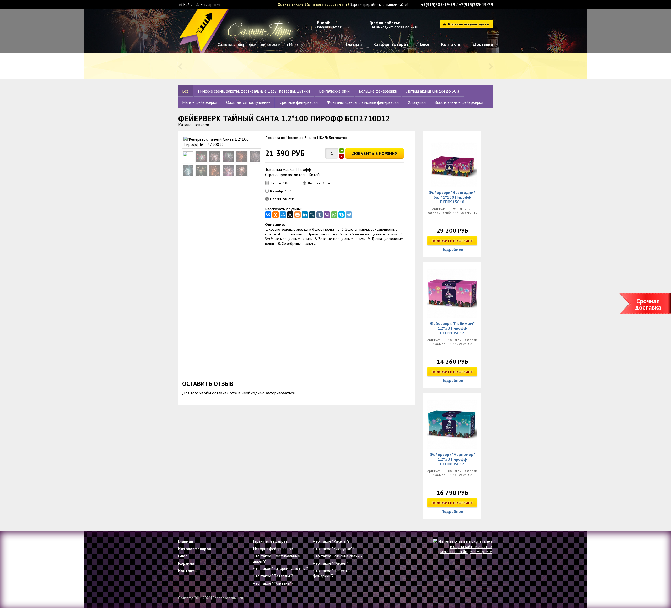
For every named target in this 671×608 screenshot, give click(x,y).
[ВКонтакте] (268, 214)
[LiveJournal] (312, 214)
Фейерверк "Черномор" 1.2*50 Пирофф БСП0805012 (452, 459)
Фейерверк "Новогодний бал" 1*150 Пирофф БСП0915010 (452, 197)
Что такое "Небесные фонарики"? (332, 573)
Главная (354, 44)
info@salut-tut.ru (330, 27)
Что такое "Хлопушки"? (333, 548)
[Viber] (327, 214)
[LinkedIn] (305, 214)
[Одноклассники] (275, 214)
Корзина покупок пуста (468, 24)
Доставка (483, 44)
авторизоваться (280, 392)
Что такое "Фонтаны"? (273, 583)
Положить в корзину (452, 240)
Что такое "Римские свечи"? (338, 555)
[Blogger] (297, 214)
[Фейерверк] (452, 162)
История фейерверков (273, 548)
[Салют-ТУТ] (240, 33)
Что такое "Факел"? (330, 563)
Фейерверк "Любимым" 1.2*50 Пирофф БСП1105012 (452, 328)
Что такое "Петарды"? (273, 575)
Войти (188, 4)
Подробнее (452, 249)
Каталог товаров (391, 44)
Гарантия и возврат (270, 541)
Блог (425, 44)
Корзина (186, 563)
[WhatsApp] (334, 214)
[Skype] (341, 214)
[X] (290, 214)
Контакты (451, 44)
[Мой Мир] (283, 214)
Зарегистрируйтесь (365, 4)
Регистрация (210, 4)
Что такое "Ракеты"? (331, 541)
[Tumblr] (319, 214)
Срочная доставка (648, 304)
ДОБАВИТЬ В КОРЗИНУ (374, 153)
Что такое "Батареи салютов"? (280, 568)
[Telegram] (349, 214)
